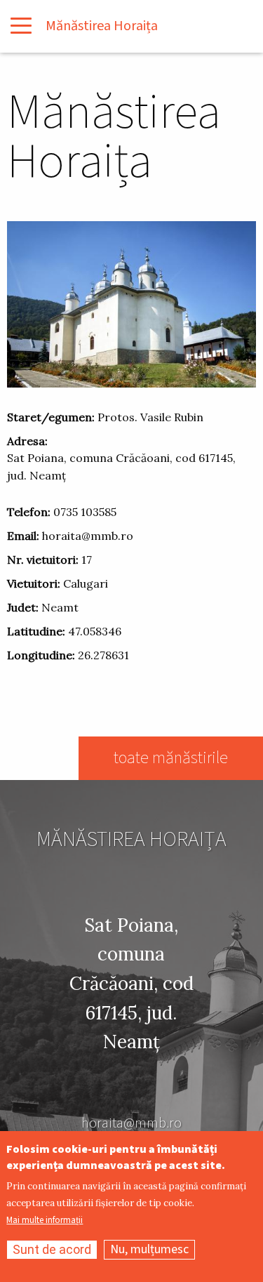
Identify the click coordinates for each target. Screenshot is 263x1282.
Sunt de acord (52, 1249)
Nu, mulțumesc (149, 1249)
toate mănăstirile (171, 758)
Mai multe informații (44, 1220)
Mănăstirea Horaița (102, 26)
